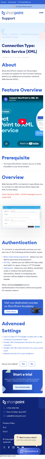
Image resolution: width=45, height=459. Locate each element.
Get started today (22, 387)
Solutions (14, 34)
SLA (4, 427)
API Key (7, 262)
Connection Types (10, 37)
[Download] (18, 234)
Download (12, 2)
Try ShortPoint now (23, 6)
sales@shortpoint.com (16, 416)
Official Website (24, 2)
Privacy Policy (9, 423)
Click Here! (11, 311)
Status (3, 2)
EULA (5, 431)
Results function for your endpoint (19, 353)
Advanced (8, 268)
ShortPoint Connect (29, 34)
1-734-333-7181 (13, 408)
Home (4, 34)
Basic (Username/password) (16, 257)
